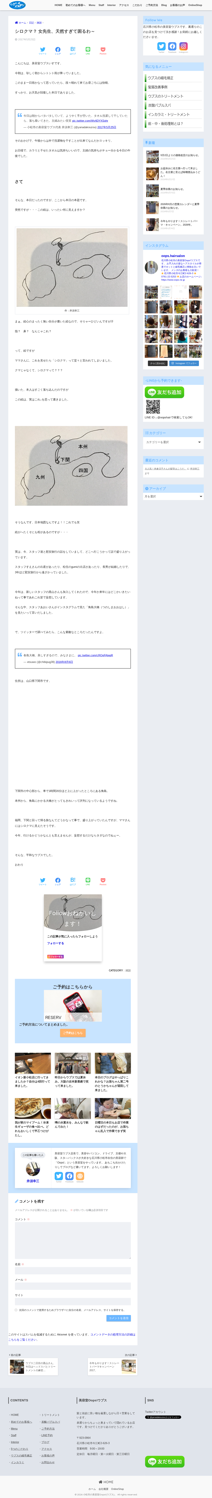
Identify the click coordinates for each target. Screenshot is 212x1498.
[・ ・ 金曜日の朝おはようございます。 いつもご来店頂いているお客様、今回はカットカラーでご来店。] (166, 321)
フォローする (55, 943)
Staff (101, 5)
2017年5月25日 (106, 127)
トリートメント (50, 1414)
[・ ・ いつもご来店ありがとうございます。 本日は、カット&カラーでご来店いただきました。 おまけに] (195, 321)
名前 (19, 1264)
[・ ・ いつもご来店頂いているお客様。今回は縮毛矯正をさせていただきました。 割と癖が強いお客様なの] (180, 336)
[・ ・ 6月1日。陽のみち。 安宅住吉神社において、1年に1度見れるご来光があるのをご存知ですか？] (166, 351)
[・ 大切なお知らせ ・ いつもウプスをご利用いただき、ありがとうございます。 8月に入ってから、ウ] (180, 292)
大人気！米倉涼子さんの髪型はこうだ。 (165, 468)
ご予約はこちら (73, 1032)
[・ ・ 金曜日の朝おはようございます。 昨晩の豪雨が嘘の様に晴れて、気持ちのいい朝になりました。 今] (166, 336)
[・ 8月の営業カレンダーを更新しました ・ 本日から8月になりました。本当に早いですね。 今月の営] (195, 292)
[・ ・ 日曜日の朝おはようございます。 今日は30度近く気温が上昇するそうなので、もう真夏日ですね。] (180, 351)
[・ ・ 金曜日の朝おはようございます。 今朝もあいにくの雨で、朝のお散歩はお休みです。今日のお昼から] (195, 351)
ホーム (92, 1489)
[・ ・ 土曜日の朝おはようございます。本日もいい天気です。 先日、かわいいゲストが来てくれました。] (151, 336)
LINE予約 (47, 1435)
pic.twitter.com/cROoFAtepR (95, 655)
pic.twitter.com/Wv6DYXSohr (90, 120)
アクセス (124, 5)
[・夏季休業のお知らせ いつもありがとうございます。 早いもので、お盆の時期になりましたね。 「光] (151, 292)
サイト (19, 1295)
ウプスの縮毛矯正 (21, 1455)
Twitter (59, 1182)
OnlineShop (195, 5)
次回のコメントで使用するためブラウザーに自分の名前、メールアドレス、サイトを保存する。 (72, 1310)
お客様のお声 (177, 5)
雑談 (128, 970)
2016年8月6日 (64, 662)
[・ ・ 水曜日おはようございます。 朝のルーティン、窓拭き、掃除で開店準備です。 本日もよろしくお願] (180, 321)
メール (21, 1279)
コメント (22, 1219)
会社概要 (103, 1489)
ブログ (45, 1442)
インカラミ (17, 1462)
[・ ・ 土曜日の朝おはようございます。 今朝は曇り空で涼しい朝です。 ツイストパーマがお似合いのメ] (151, 321)
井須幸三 (194, 468)
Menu (92, 5)
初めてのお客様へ (75, 5)
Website (80, 1182)
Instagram (183, 52)
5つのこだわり (19, 1449)
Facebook (69, 1182)
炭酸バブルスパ (50, 1421)
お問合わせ (48, 1462)
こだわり (137, 5)
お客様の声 (48, 1455)
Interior (111, 5)
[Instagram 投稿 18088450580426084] (166, 292)
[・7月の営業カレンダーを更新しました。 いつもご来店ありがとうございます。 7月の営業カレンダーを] (151, 306)
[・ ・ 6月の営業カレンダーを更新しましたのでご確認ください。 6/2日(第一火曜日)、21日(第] (151, 351)
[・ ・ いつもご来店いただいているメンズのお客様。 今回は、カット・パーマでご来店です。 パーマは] (166, 306)
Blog (164, 5)
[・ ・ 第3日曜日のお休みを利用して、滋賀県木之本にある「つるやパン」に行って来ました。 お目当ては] (180, 306)
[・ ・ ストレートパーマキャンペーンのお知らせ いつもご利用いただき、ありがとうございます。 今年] (195, 336)
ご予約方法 (152, 5)
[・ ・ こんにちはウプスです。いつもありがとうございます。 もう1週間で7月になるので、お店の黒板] (195, 306)
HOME (58, 5)
